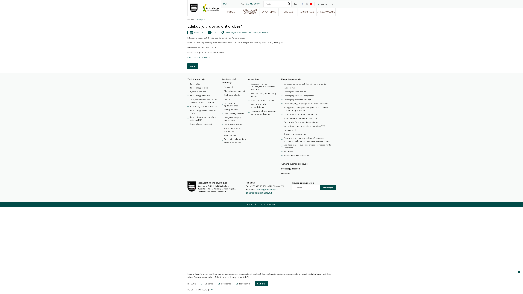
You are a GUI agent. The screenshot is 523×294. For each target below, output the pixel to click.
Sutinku (261, 283)
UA (331, 4)
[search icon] (289, 4)
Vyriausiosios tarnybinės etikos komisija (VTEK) (304, 126)
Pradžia (190, 19)
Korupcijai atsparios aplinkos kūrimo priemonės (305, 84)
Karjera (227, 99)
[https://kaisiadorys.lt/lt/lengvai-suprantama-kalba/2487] (307, 4)
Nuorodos (286, 173)
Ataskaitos (253, 79)
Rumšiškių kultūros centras (199, 57)
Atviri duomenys (231, 135)
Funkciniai (208, 283)
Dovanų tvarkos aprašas (295, 134)
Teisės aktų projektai (199, 88)
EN (322, 4)
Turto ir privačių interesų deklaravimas (301, 122)
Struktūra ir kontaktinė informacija (250, 12)
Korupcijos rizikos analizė (295, 92)
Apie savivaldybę (326, 12)
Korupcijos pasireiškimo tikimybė (298, 99)
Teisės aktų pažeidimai (200, 95)
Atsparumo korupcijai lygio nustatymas (301, 118)
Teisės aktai (195, 84)
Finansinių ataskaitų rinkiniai (263, 100)
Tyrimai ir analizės (198, 92)
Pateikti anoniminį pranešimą (296, 155)
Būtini (193, 283)
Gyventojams (269, 12)
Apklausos (288, 151)
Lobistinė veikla (290, 130)
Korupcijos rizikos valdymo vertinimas (300, 114)
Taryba (231, 12)
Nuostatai (228, 87)
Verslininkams (307, 12)
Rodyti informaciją (198, 289)
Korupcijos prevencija (291, 79)
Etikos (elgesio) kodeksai (201, 124)
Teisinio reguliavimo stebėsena (203, 106)
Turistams (287, 12)
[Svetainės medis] (295, 4)
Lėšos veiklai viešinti (233, 124)
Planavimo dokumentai (234, 91)
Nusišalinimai (289, 88)
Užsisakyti (328, 187)
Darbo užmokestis (232, 95)
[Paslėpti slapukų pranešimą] (519, 272)
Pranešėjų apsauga (290, 168)
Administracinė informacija (229, 81)
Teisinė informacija (196, 79)
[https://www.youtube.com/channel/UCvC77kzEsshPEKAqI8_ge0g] (311, 4)
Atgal (192, 66)
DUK (225, 4)
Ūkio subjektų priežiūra (234, 113)
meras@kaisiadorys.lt (267, 190)
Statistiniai (226, 283)
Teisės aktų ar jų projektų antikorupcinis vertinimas (306, 103)
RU (326, 4)
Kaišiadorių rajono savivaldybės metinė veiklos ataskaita (263, 87)
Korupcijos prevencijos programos (299, 95)
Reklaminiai (244, 283)
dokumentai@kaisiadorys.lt (259, 193)
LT (318, 4)
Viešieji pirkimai (231, 109)
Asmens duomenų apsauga (294, 163)
